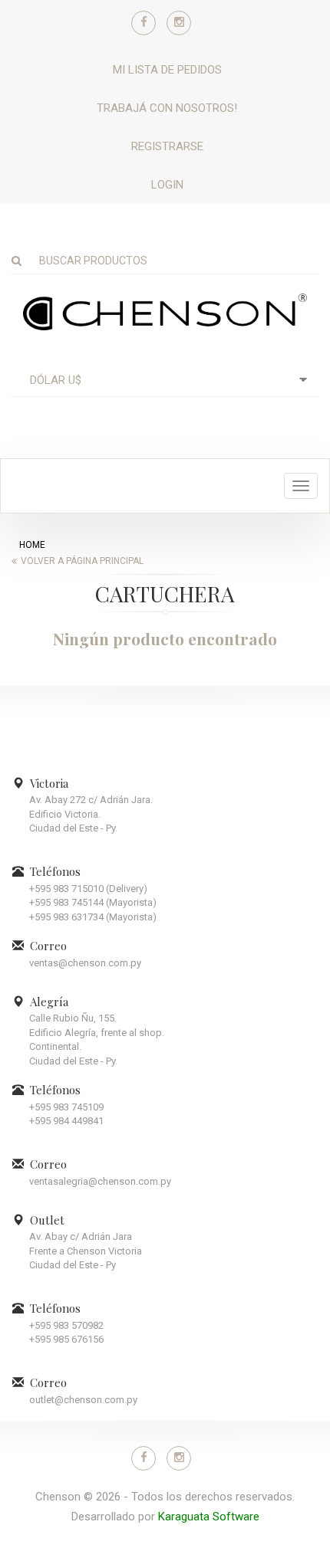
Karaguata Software (208, 1516)
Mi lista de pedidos (167, 70)
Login (167, 185)
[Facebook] (143, 23)
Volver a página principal (82, 561)
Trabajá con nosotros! (167, 108)
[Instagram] (179, 23)
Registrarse (167, 146)
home (32, 544)
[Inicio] (165, 311)
